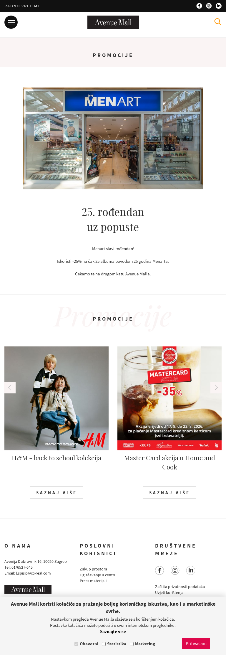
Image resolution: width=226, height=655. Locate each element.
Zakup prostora (93, 569)
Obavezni (89, 643)
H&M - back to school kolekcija (56, 457)
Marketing (145, 643)
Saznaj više (56, 492)
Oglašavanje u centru (98, 574)
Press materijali (93, 580)
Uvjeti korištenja (169, 592)
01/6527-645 (22, 567)
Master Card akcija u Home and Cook (169, 462)
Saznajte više (113, 631)
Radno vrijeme (22, 6)
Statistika (116, 643)
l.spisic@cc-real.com (33, 573)
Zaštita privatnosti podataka (180, 586)
